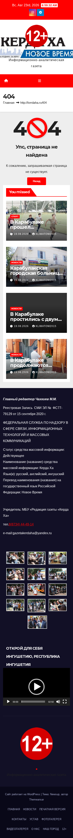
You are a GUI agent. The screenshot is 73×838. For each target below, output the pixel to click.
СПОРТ (14, 216)
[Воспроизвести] (8, 702)
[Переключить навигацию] (39, 81)
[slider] (33, 702)
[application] (36, 687)
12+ (64, 828)
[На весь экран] (65, 702)
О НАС (35, 828)
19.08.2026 (21, 234)
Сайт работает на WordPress (23, 794)
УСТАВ (34, 819)
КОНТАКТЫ (19, 819)
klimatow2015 (46, 234)
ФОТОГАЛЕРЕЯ (51, 819)
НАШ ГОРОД (51, 828)
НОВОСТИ (16, 262)
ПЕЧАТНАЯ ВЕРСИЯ (52, 809)
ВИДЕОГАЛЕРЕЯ (17, 828)
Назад (36, 181)
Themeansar (36, 799)
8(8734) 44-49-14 (21, 524)
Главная (8, 102)
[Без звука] (58, 702)
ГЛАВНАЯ (14, 809)
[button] (36, 687)
